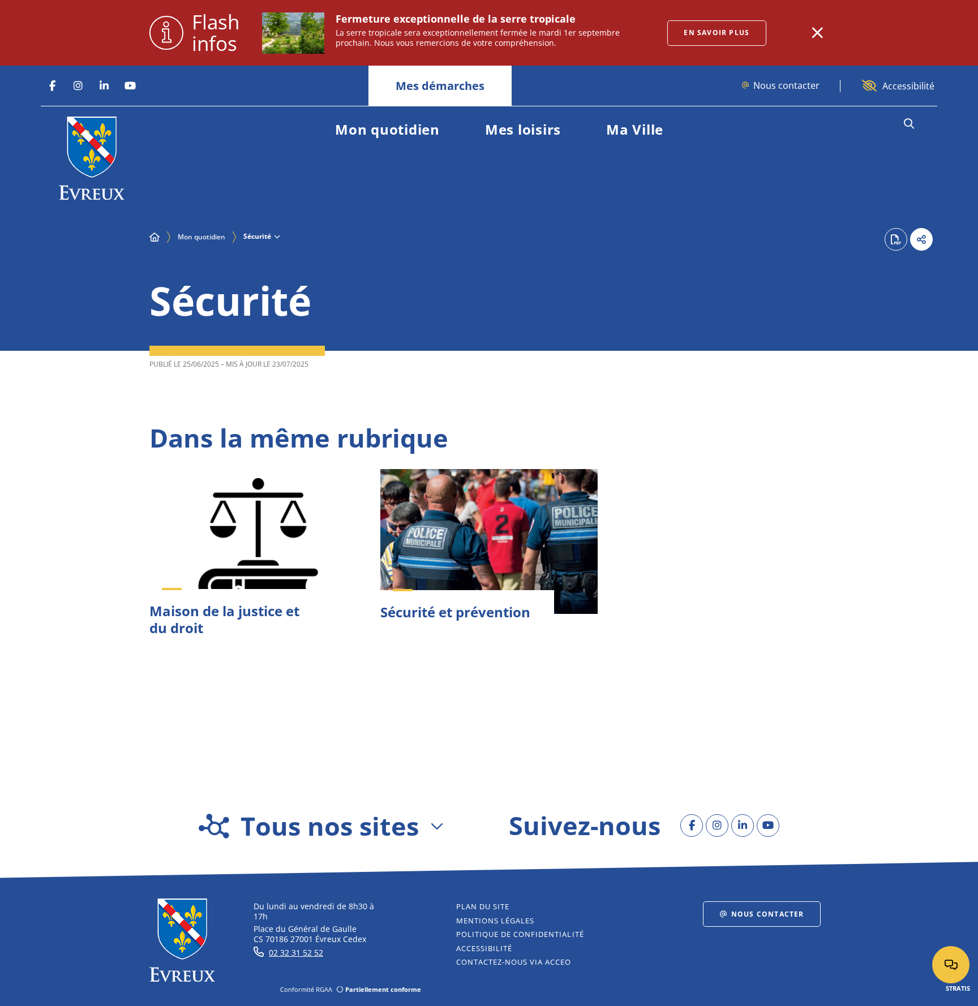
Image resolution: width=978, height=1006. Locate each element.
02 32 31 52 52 (296, 952)
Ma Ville (634, 129)
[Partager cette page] (921, 239)
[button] (908, 123)
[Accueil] (154, 237)
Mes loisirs (523, 129)
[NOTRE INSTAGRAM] (78, 86)
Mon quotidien (387, 129)
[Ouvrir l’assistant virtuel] (951, 964)
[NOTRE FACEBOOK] (52, 86)
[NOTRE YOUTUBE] (130, 86)
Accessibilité (908, 86)
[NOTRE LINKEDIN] (104, 86)
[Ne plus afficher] (817, 33)
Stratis (958, 988)
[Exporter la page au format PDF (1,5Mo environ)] (896, 239)
